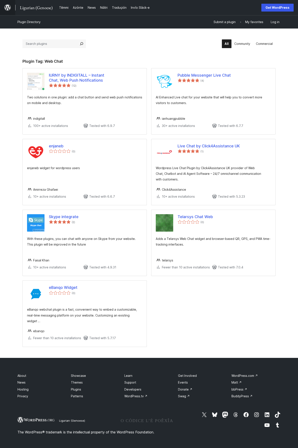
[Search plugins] (81, 43)
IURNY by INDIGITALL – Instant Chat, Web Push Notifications (76, 78)
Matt (236, 382)
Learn (128, 375)
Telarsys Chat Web (195, 216)
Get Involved (187, 375)
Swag (184, 396)
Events (183, 382)
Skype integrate (64, 216)
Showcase (78, 375)
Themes (77, 382)
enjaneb (56, 146)
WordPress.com (244, 375)
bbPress (239, 389)
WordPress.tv (135, 396)
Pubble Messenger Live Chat (204, 75)
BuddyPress (242, 396)
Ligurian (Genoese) (72, 420)
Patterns (77, 396)
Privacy (22, 396)
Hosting (23, 389)
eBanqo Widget (63, 287)
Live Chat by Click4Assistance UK (209, 146)
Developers (132, 389)
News (21, 382)
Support (130, 382)
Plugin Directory (29, 22)
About (21, 375)
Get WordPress (277, 7)
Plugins (76, 389)
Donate (185, 389)
